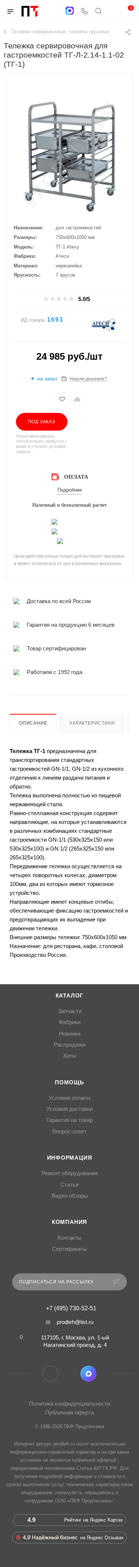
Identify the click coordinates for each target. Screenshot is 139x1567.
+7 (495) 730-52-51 (71, 1308)
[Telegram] (55, 11)
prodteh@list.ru (75, 1322)
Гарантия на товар (69, 1120)
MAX (88, 1374)
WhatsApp (69, 1374)
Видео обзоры (70, 1196)
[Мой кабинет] (112, 11)
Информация (69, 1158)
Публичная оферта (69, 1412)
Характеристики (92, 723)
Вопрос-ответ (69, 1132)
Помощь (69, 1082)
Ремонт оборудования (70, 1173)
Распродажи (69, 1045)
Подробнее (69, 490)
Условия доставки (69, 1109)
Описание (33, 723)
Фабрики (69, 1022)
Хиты (69, 1056)
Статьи (69, 1185)
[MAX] (70, 11)
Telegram (51, 1374)
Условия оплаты (69, 1098)
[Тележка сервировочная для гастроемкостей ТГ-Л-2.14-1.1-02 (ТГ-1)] (69, 156)
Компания (69, 1222)
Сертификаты (69, 1249)
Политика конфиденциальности (69, 1403)
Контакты (69, 1238)
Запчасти (70, 1011)
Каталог (70, 996)
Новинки (69, 1034)
